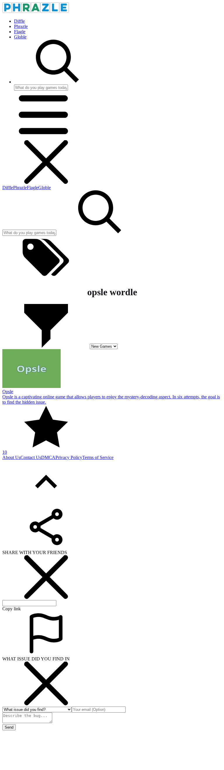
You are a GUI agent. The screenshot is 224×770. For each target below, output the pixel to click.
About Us (11, 457)
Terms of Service (97, 457)
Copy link (11, 608)
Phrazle (21, 26)
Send (9, 727)
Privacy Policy (68, 457)
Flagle (19, 31)
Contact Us (30, 457)
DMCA (48, 457)
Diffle (19, 21)
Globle (20, 36)
